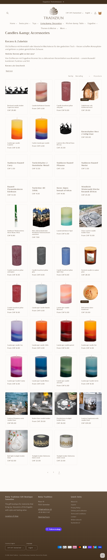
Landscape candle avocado (63, 382)
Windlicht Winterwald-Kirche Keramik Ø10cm (90, 189)
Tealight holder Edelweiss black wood (41, 457)
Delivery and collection (79, 511)
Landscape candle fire (89, 345)
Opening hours (44, 517)
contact (73, 517)
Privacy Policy (75, 508)
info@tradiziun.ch (45, 509)
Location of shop (11, 516)
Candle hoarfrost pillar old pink (65, 106)
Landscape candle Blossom (63, 308)
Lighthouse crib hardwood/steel (86, 106)
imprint (73, 505)
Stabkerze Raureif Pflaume (65, 164)
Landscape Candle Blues (40, 381)
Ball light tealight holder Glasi (16, 457)
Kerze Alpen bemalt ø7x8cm (64, 189)
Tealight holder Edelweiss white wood (66, 457)
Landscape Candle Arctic (90, 381)
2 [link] (59, 472)
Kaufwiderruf (75, 523)
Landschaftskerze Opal (65, 231)
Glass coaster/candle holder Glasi (88, 232)
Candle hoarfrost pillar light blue (65, 271)
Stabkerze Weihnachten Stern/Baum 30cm (15, 232)
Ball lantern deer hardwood (87, 308)
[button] (7, 13)
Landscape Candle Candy (16, 381)
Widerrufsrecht (76, 520)
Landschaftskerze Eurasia (41, 106)
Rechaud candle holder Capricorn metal (15, 106)
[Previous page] (48, 472)
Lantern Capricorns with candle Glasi (90, 419)
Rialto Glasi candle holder (41, 418)
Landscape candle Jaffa (40, 345)
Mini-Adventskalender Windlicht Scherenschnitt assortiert (41, 232)
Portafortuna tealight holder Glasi (64, 419)
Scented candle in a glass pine (90, 271)
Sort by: (70, 76)
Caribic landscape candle (40, 143)
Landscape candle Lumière (13, 144)
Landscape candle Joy (15, 345)
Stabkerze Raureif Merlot (89, 164)
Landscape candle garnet (65, 345)
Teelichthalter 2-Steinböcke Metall (40, 164)
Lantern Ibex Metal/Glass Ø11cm (65, 144)
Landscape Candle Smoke (41, 308)
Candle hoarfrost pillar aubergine (15, 271)
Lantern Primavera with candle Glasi (15, 419)
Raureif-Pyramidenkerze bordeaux (15, 189)
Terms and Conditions (78, 514)
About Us (74, 502)
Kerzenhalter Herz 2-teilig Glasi (90, 132)
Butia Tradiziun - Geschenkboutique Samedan (22, 555)
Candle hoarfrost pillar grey (40, 271)
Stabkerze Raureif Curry (15, 164)
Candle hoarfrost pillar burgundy (15, 308)
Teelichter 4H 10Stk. (38, 189)
